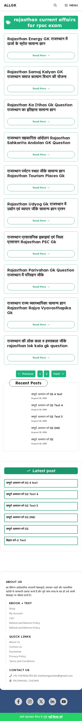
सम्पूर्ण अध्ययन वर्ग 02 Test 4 (47, 405)
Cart (11, 618)
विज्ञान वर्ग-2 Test (16, 540)
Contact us (15, 646)
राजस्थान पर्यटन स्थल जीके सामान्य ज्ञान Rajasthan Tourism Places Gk (36, 173)
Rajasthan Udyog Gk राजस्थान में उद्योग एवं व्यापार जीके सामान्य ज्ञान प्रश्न (36, 206)
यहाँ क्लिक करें (55, 717)
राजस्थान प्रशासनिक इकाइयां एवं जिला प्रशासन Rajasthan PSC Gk (35, 239)
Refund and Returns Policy (24, 622)
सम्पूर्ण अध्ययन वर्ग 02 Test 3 (46, 416)
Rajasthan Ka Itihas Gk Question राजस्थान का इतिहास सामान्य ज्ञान (39, 107)
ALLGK (10, 5)
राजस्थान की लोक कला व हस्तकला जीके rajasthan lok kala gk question (37, 343)
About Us (14, 642)
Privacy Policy (17, 656)
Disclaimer (15, 651)
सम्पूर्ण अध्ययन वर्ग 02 (42, 439)
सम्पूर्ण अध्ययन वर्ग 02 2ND (45, 428)
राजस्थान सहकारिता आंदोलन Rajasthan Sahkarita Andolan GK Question (38, 140)
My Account (16, 613)
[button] (55, 5)
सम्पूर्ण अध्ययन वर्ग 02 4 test (46, 394)
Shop (12, 608)
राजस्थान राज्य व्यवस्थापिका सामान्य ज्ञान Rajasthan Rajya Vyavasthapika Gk (39, 308)
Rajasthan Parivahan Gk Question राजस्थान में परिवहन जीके (40, 272)
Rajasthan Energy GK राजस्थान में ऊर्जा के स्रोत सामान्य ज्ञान (37, 41)
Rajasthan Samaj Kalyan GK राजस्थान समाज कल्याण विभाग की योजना (36, 74)
